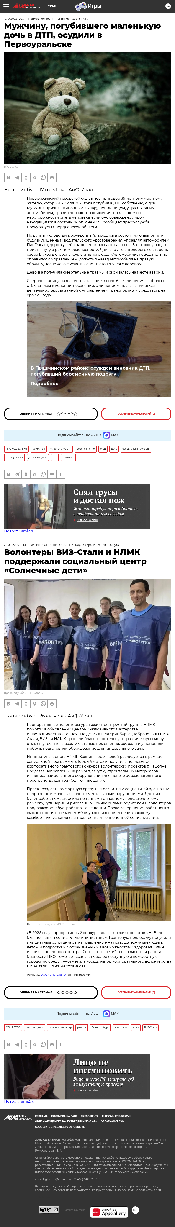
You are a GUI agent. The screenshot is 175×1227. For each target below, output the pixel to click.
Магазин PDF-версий (116, 1116)
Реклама (41, 1116)
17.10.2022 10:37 (14, 18)
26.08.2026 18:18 (15, 545)
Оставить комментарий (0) (136, 413)
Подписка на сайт (64, 1116)
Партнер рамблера (74, 1209)
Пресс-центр (89, 1116)
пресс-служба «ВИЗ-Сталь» (24, 693)
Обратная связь (112, 1121)
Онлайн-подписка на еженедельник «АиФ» (66, 1121)
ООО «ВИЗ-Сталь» (54, 974)
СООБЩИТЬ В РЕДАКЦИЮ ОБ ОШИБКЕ (60, 1126)
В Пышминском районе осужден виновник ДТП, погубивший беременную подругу (90, 371)
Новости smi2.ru (19, 531)
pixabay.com (13, 166)
